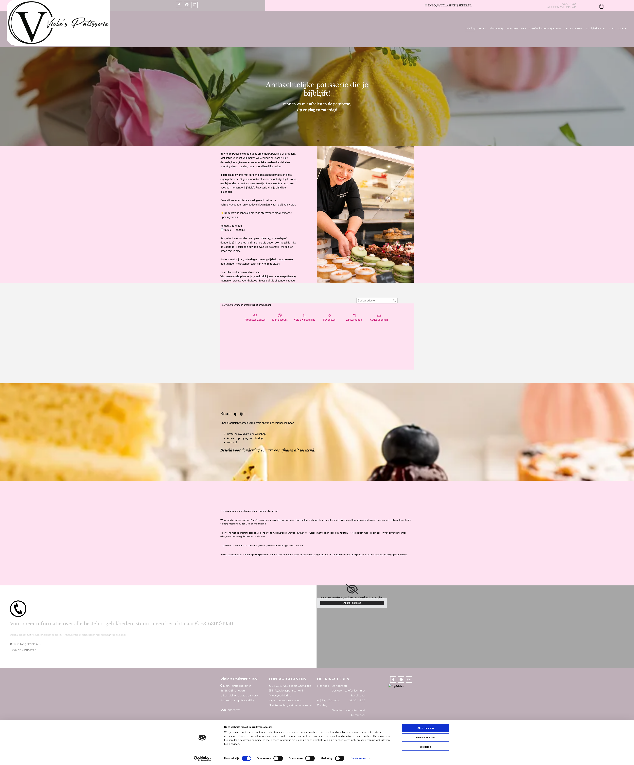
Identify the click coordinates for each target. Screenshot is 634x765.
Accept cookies (352, 602)
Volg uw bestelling (304, 319)
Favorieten (329, 319)
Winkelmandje (354, 319)
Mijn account (279, 319)
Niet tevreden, (278, 705)
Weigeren (425, 746)
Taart (612, 28)
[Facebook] (179, 5)
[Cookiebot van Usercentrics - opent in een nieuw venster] (202, 758)
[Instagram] (194, 5)
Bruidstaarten (574, 28)
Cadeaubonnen (379, 319)
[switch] (278, 758)
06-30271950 (280, 685)
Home (482, 28)
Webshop (470, 28)
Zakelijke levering (595, 28)
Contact (622, 28)
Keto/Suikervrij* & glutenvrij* (546, 28)
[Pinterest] (187, 5)
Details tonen (358, 758)
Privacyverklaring (280, 695)
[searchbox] (377, 300)
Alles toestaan (425, 728)
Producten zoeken (255, 319)
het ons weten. (304, 705)
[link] (352, 589)
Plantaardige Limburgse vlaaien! (508, 28)
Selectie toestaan (425, 737)
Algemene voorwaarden (285, 700)
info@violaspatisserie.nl (450, 5)
